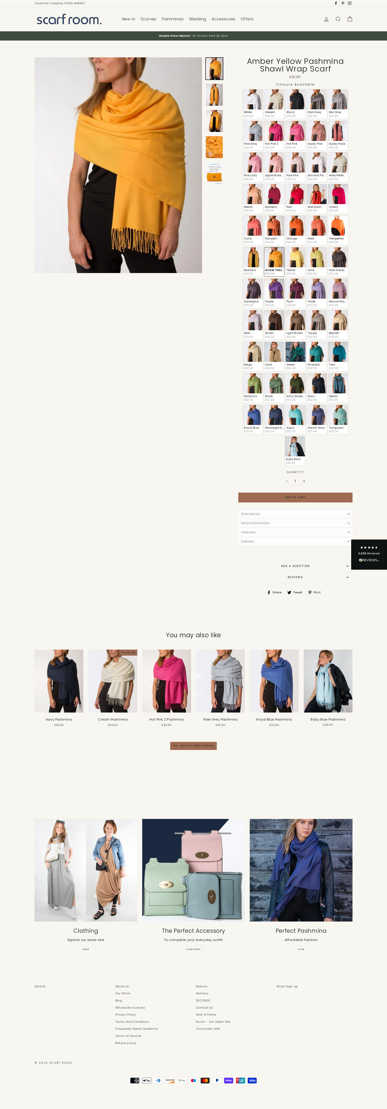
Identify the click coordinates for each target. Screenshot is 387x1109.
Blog (118, 1000)
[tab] (295, 513)
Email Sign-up (287, 986)
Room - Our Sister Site (213, 1022)
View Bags (193, 949)
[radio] (253, 104)
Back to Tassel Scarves (196, 745)
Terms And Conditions (132, 1022)
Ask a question (295, 566)
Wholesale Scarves (130, 1008)
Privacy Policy (125, 1014)
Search (39, 986)
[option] (193, 36)
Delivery (202, 993)
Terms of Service (128, 1036)
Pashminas (172, 19)
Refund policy (125, 1043)
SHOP (86, 949)
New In (128, 19)
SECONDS (203, 1000)
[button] (369, 554)
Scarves (148, 19)
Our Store (122, 993)
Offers (247, 19)
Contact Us (204, 1008)
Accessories (223, 19)
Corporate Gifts (208, 1029)
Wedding (197, 19)
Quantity (295, 472)
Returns (202, 986)
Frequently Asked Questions (136, 1029)
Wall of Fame (206, 1014)
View (301, 949)
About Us (122, 986)
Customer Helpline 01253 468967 (59, 3)
